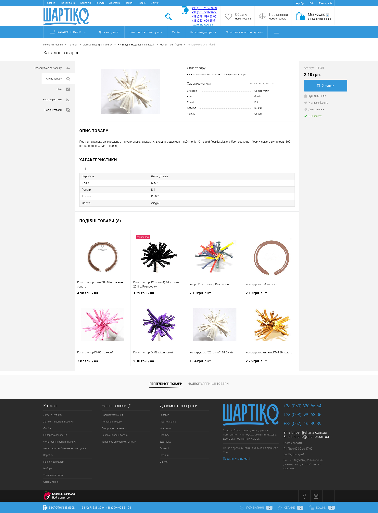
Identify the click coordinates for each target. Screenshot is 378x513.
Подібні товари (53, 109)
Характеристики (52, 99)
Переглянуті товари (165, 384)
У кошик (328, 85)
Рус (302, 3)
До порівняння (317, 109)
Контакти (85, 3)
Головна (50, 3)
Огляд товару (54, 78)
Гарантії (128, 3)
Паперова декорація (203, 32)
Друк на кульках (109, 32)
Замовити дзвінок (202, 24)
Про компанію (68, 3)
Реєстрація (325, 3)
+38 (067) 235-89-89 (204, 8)
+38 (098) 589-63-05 (302, 415)
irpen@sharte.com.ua (310, 432)
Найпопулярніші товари (208, 384)
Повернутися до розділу (48, 68)
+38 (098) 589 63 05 (204, 16)
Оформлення (50, 481)
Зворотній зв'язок (61, 507)
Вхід (311, 3)
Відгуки (155, 3)
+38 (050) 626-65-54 (302, 406)
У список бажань (318, 102)
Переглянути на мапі (236, 458)
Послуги (100, 3)
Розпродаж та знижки (114, 428)
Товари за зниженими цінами (119, 441)
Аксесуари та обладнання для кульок (65, 448)
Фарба (176, 32)
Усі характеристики (262, 83)
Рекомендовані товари (115, 435)
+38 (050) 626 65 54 (204, 20)
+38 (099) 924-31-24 (118, 507)
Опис (59, 89)
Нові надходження (112, 414)
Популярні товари (112, 421)
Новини (142, 3)
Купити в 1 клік (317, 96)
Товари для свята (53, 475)
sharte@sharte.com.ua (311, 436)
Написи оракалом (53, 461)
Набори (47, 468)
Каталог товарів (69, 32)
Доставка (114, 3)
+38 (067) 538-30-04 (92, 507)
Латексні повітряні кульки (145, 32)
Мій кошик (318, 14)
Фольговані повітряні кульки (244, 32)
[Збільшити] (130, 91)
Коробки (48, 455)
